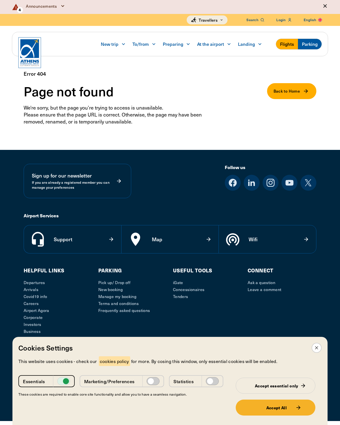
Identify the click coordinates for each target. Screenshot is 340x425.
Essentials (34, 381)
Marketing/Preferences (109, 381)
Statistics (183, 381)
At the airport (210, 44)
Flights (287, 44)
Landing (246, 44)
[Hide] (325, 6)
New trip (109, 44)
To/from (140, 44)
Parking (310, 44)
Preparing (173, 44)
